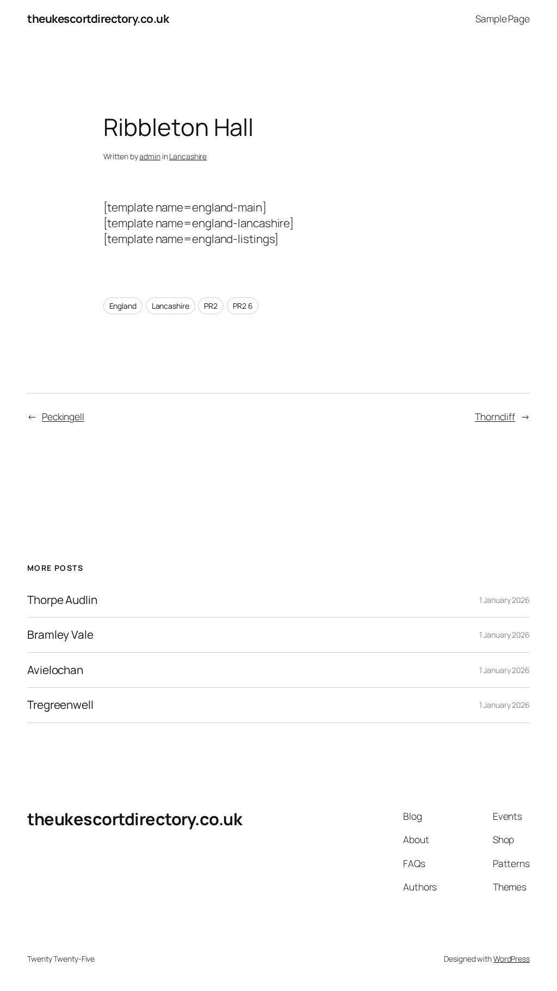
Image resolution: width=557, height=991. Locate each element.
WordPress (511, 958)
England (123, 306)
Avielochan (55, 670)
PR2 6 (243, 306)
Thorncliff (495, 416)
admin (149, 156)
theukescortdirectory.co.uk (98, 18)
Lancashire (188, 156)
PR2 (211, 306)
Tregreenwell (60, 705)
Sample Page (502, 18)
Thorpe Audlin (62, 600)
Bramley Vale (60, 634)
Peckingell (63, 416)
